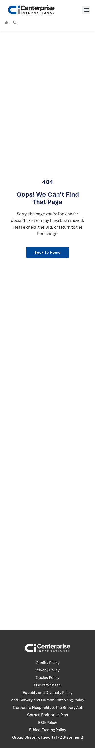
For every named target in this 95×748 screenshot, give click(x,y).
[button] (86, 10)
